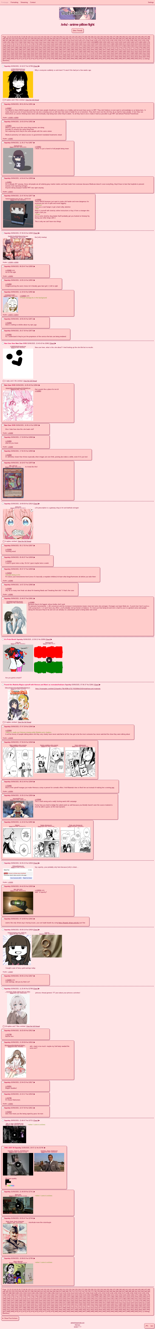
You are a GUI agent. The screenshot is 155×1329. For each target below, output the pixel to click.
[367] (48, 53)
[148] (60, 42)
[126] (119, 40)
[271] (108, 48)
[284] (12, 49)
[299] (72, 49)
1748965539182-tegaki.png (18, 346)
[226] (76, 46)
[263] (76, 48)
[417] (100, 55)
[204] (136, 44)
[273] (116, 48)
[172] (8, 44)
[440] (44, 57)
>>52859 (15, 117)
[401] (36, 55)
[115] (76, 40)
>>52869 (10, 447)
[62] (44, 39)
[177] (28, 44)
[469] (12, 59)
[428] (144, 55)
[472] (24, 59)
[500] (136, 59)
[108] (49, 40)
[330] (48, 51)
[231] (96, 46)
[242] (140, 46)
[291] (40, 49)
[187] (68, 44)
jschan (76, 1326)
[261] (68, 48)
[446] (68, 57)
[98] (10, 40)
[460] (124, 57)
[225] (72, 46)
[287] (24, 49)
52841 (91, 685)
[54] (19, 39)
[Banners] (6, 60)
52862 (47, 343)
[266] (88, 48)
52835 (31, 886)
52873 (31, 331)
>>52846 (8, 786)
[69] (67, 39)
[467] (4, 59)
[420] (112, 55)
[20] (60, 37)
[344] (104, 51)
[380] (100, 53)
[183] (52, 44)
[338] (80, 51)
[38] (117, 37)
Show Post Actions (11, 1318)
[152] (76, 42)
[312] (124, 49)
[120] (95, 40)
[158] (100, 42)
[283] (8, 49)
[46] (142, 37)
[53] (16, 39)
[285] (16, 49)
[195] (100, 44)
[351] (132, 51)
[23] (70, 37)
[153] (80, 42)
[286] (20, 49)
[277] (132, 48)
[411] (76, 55)
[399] (28, 55)
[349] (124, 51)
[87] (123, 39)
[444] (60, 57)
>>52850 (10, 262)
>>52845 (8, 270)
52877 (31, 196)
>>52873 (15, 314)
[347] (116, 51)
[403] (44, 55)
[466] (148, 57)
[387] (128, 53)
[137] (16, 42)
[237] (120, 46)
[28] (85, 37)
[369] (56, 53)
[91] (136, 39)
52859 (31, 178)
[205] (140, 44)
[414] (88, 55)
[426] (136, 55)
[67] (60, 39)
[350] (128, 51)
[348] (120, 51)
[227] (80, 46)
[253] (36, 48)
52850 (31, 266)
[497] (124, 59)
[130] (135, 40)
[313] (128, 49)
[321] (12, 51)
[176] (24, 44)
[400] (32, 55)
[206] (144, 44)
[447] (72, 57)
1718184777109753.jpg (10, 295)
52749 (31, 1218)
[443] (56, 57)
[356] (4, 53)
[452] (92, 57)
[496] (120, 59)
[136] (12, 42)
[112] (64, 40)
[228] (84, 46)
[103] (29, 40)
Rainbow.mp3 (49, 642)
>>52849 (10, 738)
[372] (68, 53)
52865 (36, 425)
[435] (24, 57)
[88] (126, 39)
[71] (73, 39)
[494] (112, 59)
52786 (31, 66)
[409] (68, 55)
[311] (120, 49)
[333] (60, 51)
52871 (31, 319)
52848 (31, 742)
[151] (72, 42)
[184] (56, 44)
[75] (85, 39)
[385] (120, 53)
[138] (20, 42)
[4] (15, 37)
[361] (24, 53)
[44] (136, 37)
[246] (8, 48)
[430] (4, 57)
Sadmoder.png (18, 145)
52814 (31, 504)
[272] (112, 48)
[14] (41, 37)
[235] (112, 46)
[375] (80, 53)
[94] (145, 39)
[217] (40, 46)
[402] (40, 55)
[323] (20, 51)
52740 (41, 1148)
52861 (31, 598)
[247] (12, 48)
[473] (28, 59)
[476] (40, 59)
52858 (43, 639)
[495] (116, 59)
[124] (111, 40)
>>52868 (10, 433)
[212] (20, 46)
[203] (132, 44)
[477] (44, 59)
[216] (36, 46)
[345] (108, 51)
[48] (148, 37)
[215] (32, 46)
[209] (8, 46)
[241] (136, 46)
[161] (112, 42)
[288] (28, 49)
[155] (88, 42)
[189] (76, 44)
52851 (31, 104)
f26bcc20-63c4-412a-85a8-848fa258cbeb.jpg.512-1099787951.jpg (18, 687)
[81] (104, 39)
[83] (111, 39)
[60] (38, 39)
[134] (4, 42)
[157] (96, 42)
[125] (115, 40)
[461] (128, 57)
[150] (68, 42)
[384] (116, 53)
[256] (48, 48)
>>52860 (10, 580)
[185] (60, 44)
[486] (80, 59)
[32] (98, 37)
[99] (13, 40)
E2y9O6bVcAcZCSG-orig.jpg (15, 601)
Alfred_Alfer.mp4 (18, 1261)
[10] (29, 37)
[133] (147, 40)
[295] (56, 49)
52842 (31, 919)
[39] (120, 37)
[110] (56, 40)
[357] (8, 53)
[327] (36, 51)
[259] (60, 48)
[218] (44, 46)
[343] (100, 51)
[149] (64, 42)
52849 (31, 782)
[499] (132, 59)
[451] (88, 57)
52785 (31, 1258)
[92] (139, 39)
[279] (140, 48)
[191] (84, 44)
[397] (20, 55)
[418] (104, 55)
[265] (84, 48)
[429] (148, 55)
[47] (145, 37)
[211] (16, 46)
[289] (32, 49)
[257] (52, 48)
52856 (30, 292)
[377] (88, 53)
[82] (107, 39)
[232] (100, 46)
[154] (84, 42)
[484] (72, 59)
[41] (126, 37)
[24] (73, 37)
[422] (120, 55)
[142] (36, 42)
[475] (36, 59)
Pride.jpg (18, 642)
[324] (24, 51)
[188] (72, 44)
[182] (48, 44)
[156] (92, 42)
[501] (140, 59)
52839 (31, 569)
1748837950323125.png (18, 69)
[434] (20, 57)
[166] (132, 42)
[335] (68, 51)
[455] (104, 57)
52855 (30, 822)
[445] (64, 57)
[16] (48, 37)
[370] (60, 53)
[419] (108, 55)
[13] (38, 37)
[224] (68, 46)
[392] (148, 53)
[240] (132, 46)
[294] (52, 49)
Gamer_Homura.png (46, 825)
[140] (28, 42)
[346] (112, 51)
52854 (31, 795)
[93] (142, 39)
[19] (57, 37)
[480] (56, 59)
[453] (96, 57)
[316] (140, 49)
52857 (30, 143)
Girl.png (17, 825)
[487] (84, 59)
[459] (120, 57)
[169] (144, 42)
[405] (52, 55)
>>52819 (8, 561)
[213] (24, 46)
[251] (28, 48)
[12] (35, 37)
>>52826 (8, 980)
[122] (103, 40)
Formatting (14, 2)
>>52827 (10, 972)
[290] (36, 49)
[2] (10, 37)
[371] (64, 53)
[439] (40, 57)
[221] (56, 46)
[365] (40, 53)
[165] (128, 42)
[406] (56, 55)
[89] (129, 39)
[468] (8, 59)
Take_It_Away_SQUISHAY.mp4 (14, 1123)
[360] (20, 53)
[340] (88, 51)
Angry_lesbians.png (80, 745)
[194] (96, 44)
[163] (120, 42)
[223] (64, 46)
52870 (31, 463)
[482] (64, 59)
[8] (24, 37)
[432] (12, 57)
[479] (52, 59)
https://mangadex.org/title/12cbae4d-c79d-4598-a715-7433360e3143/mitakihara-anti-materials (68, 689)
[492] (104, 59)
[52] (13, 39)
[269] (100, 48)
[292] (44, 49)
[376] (84, 53)
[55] (22, 39)
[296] (60, 49)
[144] (44, 42)
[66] (57, 39)
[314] (132, 49)
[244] (148, 46)
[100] (17, 40)
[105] (37, 40)
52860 (31, 585)
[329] (44, 51)
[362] (28, 53)
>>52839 (8, 589)
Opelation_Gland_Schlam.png (49, 1150)
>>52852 (10, 117)
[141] (32, 42)
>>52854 (10, 791)
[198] (112, 44)
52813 (31, 1030)
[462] (132, 57)
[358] (12, 53)
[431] (8, 57)
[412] (80, 55)
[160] (108, 42)
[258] (56, 48)
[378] (92, 53)
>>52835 (10, 882)
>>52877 (10, 191)
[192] (88, 44)
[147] (56, 42)
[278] (136, 48)
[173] (12, 44)
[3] (13, 37)
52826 (31, 930)
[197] (108, 44)
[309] (112, 49)
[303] (88, 49)
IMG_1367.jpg (13, 465)
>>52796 (8, 1098)
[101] (21, 40)
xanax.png (18, 506)
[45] (139, 37)
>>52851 (8, 126)
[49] (4, 39)
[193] (92, 44)
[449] (80, 57)
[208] (4, 46)
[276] (128, 48)
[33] (101, 37)
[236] (116, 46)
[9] (26, 37)
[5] (17, 37)
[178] (32, 44)
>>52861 (10, 594)
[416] (96, 55)
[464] (140, 57)
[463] (136, 57)
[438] (36, 57)
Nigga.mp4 (18, 1194)
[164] (124, 42)
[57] (29, 39)
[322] (16, 51)
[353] (140, 51)
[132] (143, 40)
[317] (144, 49)
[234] (108, 46)
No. (27, 66)
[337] (76, 51)
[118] (87, 40)
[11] (32, 37)
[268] (96, 48)
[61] (41, 39)
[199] (116, 44)
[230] (92, 46)
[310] (116, 49)
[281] (148, 48)
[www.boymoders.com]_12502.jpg (17, 932)
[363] (32, 53)
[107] (45, 40)
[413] (84, 55)
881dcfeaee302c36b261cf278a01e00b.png (15, 1045)
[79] (98, 39)
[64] (51, 39)
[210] (12, 46)
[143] (40, 42)
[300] (76, 49)
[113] (68, 40)
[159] (104, 42)
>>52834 (38, 890)
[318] (148, 49)
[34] (104, 37)
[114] (72, 40)
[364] (36, 53)
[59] (35, 39)
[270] (104, 48)
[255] (44, 48)
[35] (107, 37)
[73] (79, 39)
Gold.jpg (47, 932)
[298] (68, 49)
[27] (82, 37)
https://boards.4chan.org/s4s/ (68, 923)
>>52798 (8, 1034)
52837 (31, 545)
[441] (48, 57)
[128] (127, 40)
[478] (48, 59)
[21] (63, 37)
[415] (92, 55)
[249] (20, 48)
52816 (31, 1042)
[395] (12, 55)
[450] (84, 57)
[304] (92, 49)
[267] (92, 48)
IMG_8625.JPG (18, 889)
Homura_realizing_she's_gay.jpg (49, 745)
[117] (83, 40)
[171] (4, 44)
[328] (40, 51)
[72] (76, 39)
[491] (100, 59)
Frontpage (4, 2)
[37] (114, 37)
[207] (148, 44)
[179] (36, 44)
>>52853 (10, 276)
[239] (128, 46)
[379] (96, 53)
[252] (32, 48)
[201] (124, 44)
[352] (136, 51)
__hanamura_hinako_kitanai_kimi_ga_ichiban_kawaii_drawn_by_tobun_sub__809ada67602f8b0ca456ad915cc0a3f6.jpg (18, 991)
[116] (80, 40)
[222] (60, 46)
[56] (26, 39)
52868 (31, 437)
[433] (16, 57)
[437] (32, 57)
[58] (32, 39)
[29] (89, 37)
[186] (64, 44)
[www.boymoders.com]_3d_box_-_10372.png (18, 198)
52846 (31, 726)
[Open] (35, 66)
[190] (80, 44)
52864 (36, 385)
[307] (104, 49)
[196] (104, 44)
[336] (72, 51)
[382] (108, 53)
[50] (7, 39)
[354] (144, 51)
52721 (31, 1120)
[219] (48, 46)
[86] (120, 39)
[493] (108, 59)
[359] (16, 53)
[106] (41, 40)
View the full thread (32, 100)
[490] (96, 59)
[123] (107, 40)
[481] (60, 59)
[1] (8, 37)
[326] (32, 51)
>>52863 (38, 391)
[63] (48, 39)
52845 (31, 233)
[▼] (147, 1326)
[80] (101, 39)
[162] (116, 42)
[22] (67, 37)
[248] (16, 48)
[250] (24, 48)
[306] (100, 49)
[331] (52, 51)
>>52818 (8, 1112)
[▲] (152, 1326)
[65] (54, 39)
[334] (64, 51)
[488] (88, 59)
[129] (131, 40)
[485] (76, 59)
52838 (31, 557)
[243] (144, 46)
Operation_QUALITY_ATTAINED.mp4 (18, 1150)
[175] (20, 44)
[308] (108, 49)
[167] (136, 42)
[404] (48, 55)
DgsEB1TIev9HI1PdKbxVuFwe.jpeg (18, 236)
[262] (72, 48)
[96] (4, 40)
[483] (68, 59)
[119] (91, 40)
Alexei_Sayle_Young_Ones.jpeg (15, 1221)
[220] (52, 46)
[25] (76, 37)
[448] (76, 57)
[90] (133, 39)
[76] (89, 39)
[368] (52, 53)
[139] (24, 42)
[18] (54, 37)
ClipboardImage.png (18, 866)
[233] (104, 46)
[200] (120, 44)
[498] (128, 59)
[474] (32, 59)
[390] (140, 53)
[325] (28, 51)
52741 (31, 1192)
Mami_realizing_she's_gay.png (18, 745)
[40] (123, 37)
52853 (31, 280)
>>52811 (8, 1086)
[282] (4, 49)
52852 (31, 122)
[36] (111, 37)
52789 (30, 989)
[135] (8, 42)
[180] (40, 44)
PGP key (77, 1324)
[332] (56, 51)
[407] (60, 55)
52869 (31, 451)
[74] (82, 39)
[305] (96, 49)
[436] (28, 57)
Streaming (24, 2)
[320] (8, 51)
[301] (80, 49)
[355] (148, 51)
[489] (92, 59)
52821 (31, 1108)
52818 (31, 1094)
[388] (132, 53)
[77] (92, 39)
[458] (116, 57)
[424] (128, 55)
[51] (10, 39)
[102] (25, 40)
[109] (53, 40)
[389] (136, 53)
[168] (140, 42)
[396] (16, 55)
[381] (104, 53)
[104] (33, 40)
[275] (124, 48)
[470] (16, 59)
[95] (148, 39)
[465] (144, 57)
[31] (95, 37)
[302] (84, 49)
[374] (76, 53)
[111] (60, 40)
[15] (44, 37)
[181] (44, 44)
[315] (136, 49)
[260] (64, 48)
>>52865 (8, 441)
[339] (84, 51)
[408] (64, 55)
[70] (70, 39)
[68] (63, 39)
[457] (112, 57)
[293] (48, 49)
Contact (33, 2)
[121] (99, 40)
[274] (120, 48)
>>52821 (10, 1103)
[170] (148, 42)
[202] (128, 44)
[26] (79, 37)
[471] (20, 59)
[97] (7, 40)
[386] (124, 53)
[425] (132, 55)
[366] (44, 53)
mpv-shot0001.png (18, 798)
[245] (4, 48)
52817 (31, 1082)
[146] (52, 42)
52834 (31, 863)
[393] (4, 55)
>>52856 (15, 262)
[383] (112, 53)
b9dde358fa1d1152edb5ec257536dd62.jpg (18, 388)
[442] (52, 57)
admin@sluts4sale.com (77, 1322)
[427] (140, 55)
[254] (40, 48)
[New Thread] (77, 30)
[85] (117, 39)
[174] (16, 44)
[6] (19, 37)
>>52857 (10, 138)
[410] (72, 55)
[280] (144, 48)
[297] (64, 49)
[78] (95, 39)
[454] (100, 57)
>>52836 (8, 549)
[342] (96, 51)
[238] (124, 46)
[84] (114, 39)
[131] (139, 40)
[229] (88, 46)
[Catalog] (146, 59)
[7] (22, 37)
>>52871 (10, 314)
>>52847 (8, 108)
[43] (133, 37)
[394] (8, 55)
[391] (144, 53)
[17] (51, 37)
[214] (28, 46)
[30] (92, 37)
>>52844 (8, 730)
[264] (80, 48)
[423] (124, 55)
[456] (108, 57)
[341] (92, 51)
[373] (72, 53)
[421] (116, 55)
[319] (4, 51)
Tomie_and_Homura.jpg (75, 825)
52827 (31, 976)
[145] (48, 42)
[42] (129, 37)
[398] (24, 55)
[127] (123, 40)
